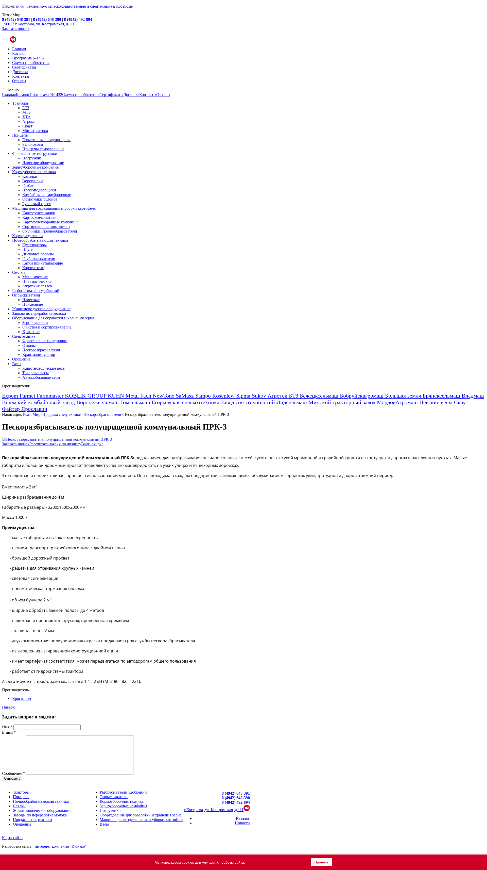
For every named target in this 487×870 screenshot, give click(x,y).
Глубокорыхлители (38, 258)
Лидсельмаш (292, 402)
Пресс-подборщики (39, 190)
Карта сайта (12, 837)
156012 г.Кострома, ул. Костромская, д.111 (38, 24)
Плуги (27, 249)
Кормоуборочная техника (34, 172)
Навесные (31, 300)
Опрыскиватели (26, 295)
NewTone (164, 395)
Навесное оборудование (43, 162)
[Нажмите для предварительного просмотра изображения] (57, 439)
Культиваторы (34, 245)
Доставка (20, 72)
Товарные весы (35, 373)
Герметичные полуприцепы (46, 140)
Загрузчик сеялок (37, 286)
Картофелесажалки (38, 213)
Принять (321, 862)
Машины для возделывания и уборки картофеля (54, 208)
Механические (35, 277)
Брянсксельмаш (442, 395)
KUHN (117, 395)
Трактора (20, 103)
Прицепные (32, 304)
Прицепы (20, 135)
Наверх (8, 707)
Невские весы (436, 402)
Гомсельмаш (136, 402)
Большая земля (404, 395)
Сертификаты (24, 67)
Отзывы (19, 81)
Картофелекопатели (39, 217)
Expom (11, 395)
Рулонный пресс (36, 204)
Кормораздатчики (27, 236)
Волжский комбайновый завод (39, 402)
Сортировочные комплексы (46, 226)
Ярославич (34, 409)
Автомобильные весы (41, 377)
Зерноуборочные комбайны (36, 167)
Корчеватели (33, 268)
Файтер (11, 409)
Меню (13, 90)
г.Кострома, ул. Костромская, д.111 (214, 810)
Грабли (28, 185)
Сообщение (13, 773)
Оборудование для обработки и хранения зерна (53, 318)
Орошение (21, 359)
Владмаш (473, 395)
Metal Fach (139, 395)
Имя (7, 727)
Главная (19, 49)
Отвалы (29, 345)
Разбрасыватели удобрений (35, 290)
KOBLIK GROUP (86, 395)
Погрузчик (31, 158)
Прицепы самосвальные (43, 149)
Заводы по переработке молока (39, 313)
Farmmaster (51, 395)
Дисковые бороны (38, 254)
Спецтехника (23, 336)
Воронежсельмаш (98, 402)
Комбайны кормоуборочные (46, 194)
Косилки (29, 176)
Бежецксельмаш (320, 395)
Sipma (244, 395)
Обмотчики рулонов (40, 199)
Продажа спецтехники (32, 819)
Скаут (27, 126)
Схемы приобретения (30, 62)
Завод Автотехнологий (248, 402)
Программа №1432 (28, 58)
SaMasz (185, 395)
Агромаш (30, 121)
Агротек (278, 395)
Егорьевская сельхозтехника (186, 402)
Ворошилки (32, 181)
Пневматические (36, 281)
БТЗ (25, 108)
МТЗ (26, 112)
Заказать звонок (15, 28)
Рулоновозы (32, 144)
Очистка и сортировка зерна (47, 327)
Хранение (31, 332)
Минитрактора (35, 130)
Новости (242, 823)
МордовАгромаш (398, 402)
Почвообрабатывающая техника (40, 240)
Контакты (20, 76)
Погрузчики (110, 810)
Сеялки (18, 272)
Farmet (28, 395)
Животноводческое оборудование (41, 309)
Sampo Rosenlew (215, 395)
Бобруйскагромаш (362, 395)
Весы (16, 364)
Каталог (19, 53)
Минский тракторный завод (342, 402)
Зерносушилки (35, 322)
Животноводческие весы (43, 368)
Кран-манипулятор (38, 354)
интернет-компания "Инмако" (61, 846)
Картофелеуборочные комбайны (50, 222)
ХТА (26, 117)
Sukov (260, 395)
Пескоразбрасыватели (41, 350)
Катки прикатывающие (42, 263)
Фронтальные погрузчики (34, 153)
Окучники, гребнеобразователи (49, 231)
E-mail (9, 732)
